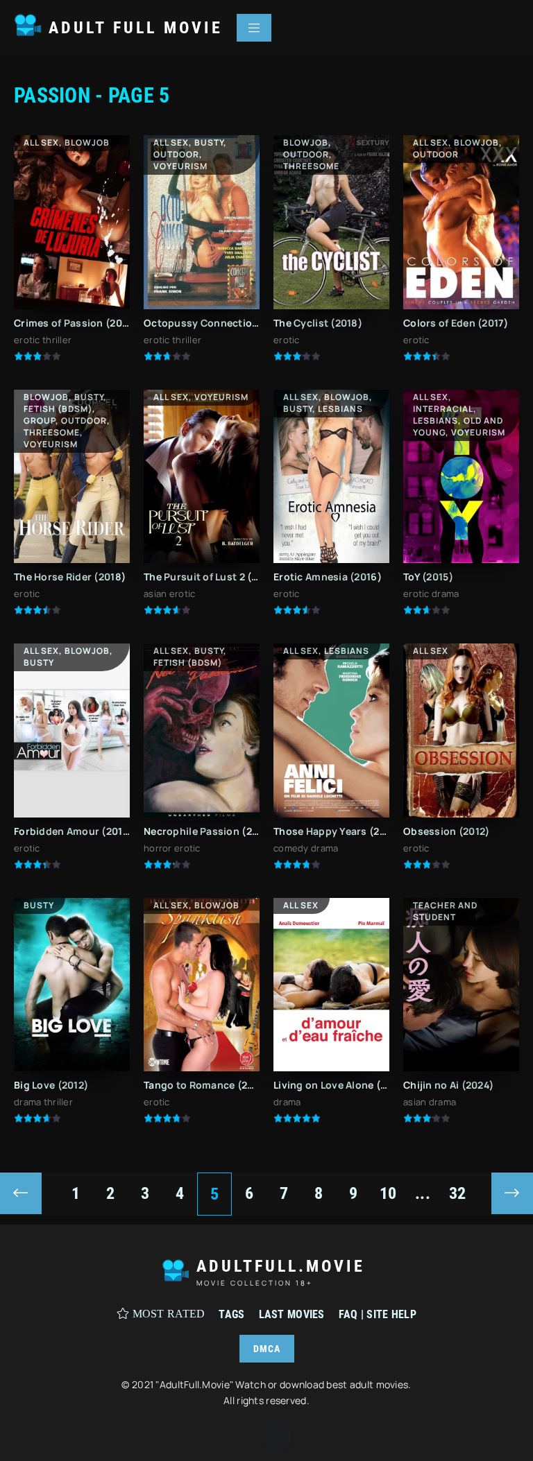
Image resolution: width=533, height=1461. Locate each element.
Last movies (292, 1314)
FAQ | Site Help (377, 1314)
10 (388, 1193)
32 (457, 1193)
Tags (231, 1314)
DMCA (266, 1348)
